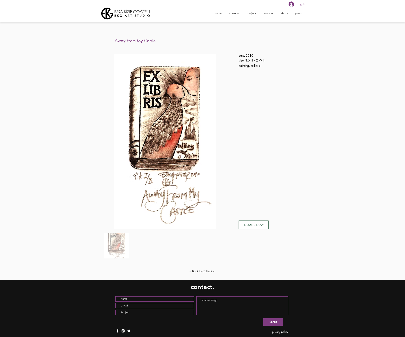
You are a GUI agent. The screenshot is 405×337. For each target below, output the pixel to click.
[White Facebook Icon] (117, 331)
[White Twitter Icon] (129, 331)
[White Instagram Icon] (123, 331)
